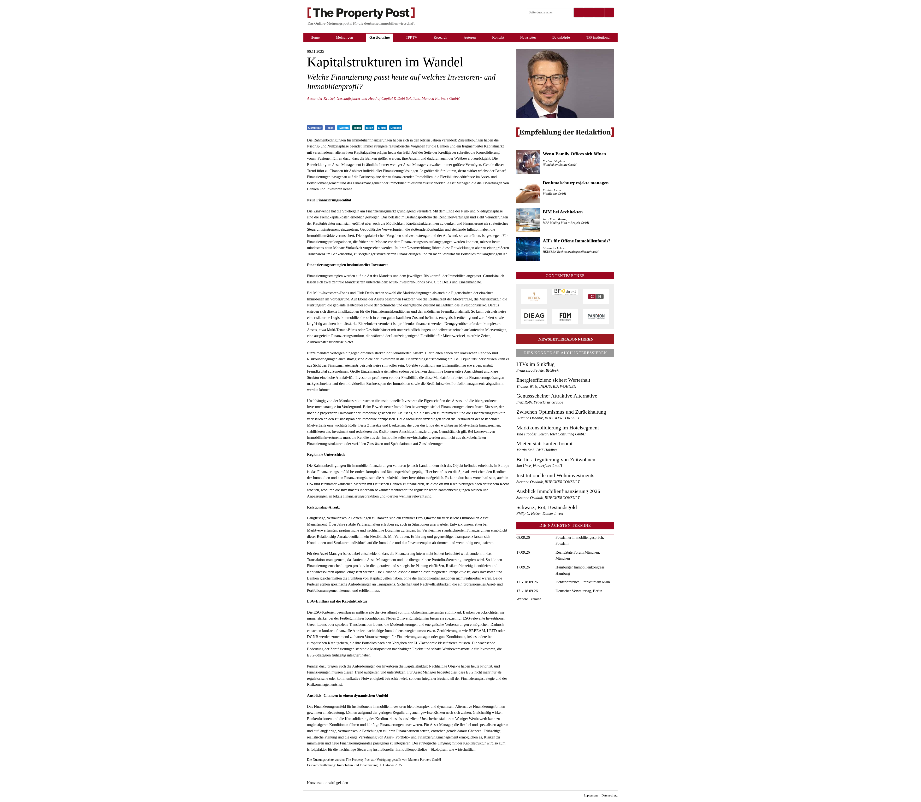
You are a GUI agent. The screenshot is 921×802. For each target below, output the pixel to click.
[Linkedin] (599, 12)
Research (440, 37)
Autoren (470, 37)
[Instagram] (589, 12)
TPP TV (411, 37)
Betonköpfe (561, 37)
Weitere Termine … (531, 599)
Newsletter (528, 37)
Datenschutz (610, 795)
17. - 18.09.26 (527, 582)
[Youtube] (609, 12)
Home (315, 37)
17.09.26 (523, 552)
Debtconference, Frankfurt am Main (582, 582)
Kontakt (498, 37)
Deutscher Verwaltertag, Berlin (578, 591)
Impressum (591, 795)
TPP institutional (598, 37)
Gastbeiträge (379, 37)
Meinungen (344, 37)
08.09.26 (523, 537)
